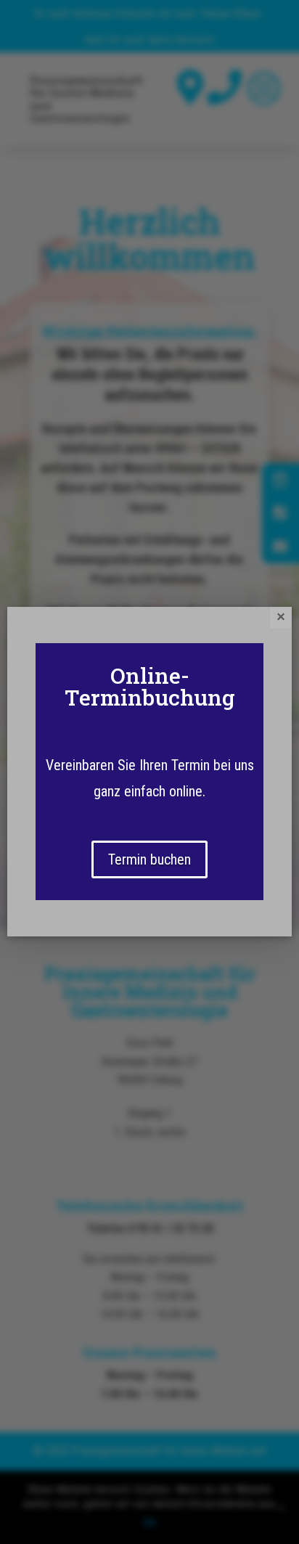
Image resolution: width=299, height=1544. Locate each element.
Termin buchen (149, 859)
